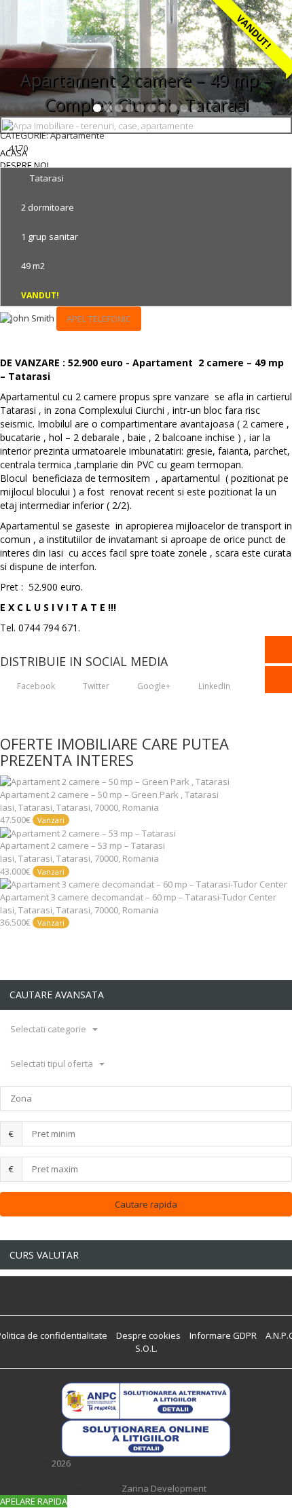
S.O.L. (146, 1348)
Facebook (35, 686)
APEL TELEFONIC (99, 319)
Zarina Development (164, 1488)
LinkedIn (213, 686)
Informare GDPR (223, 1335)
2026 (61, 1463)
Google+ (152, 686)
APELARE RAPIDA (33, 1501)
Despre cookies (148, 1335)
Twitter (95, 686)
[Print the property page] (3, 160)
